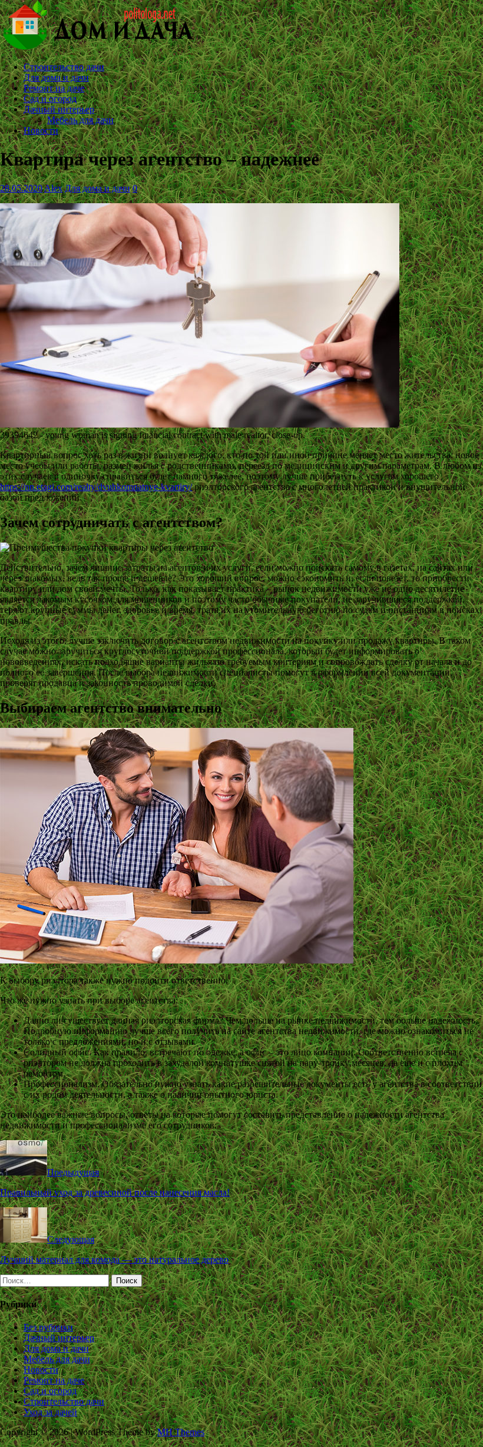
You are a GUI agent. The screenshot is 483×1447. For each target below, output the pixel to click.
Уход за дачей (50, 1412)
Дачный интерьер (59, 109)
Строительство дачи (64, 67)
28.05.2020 (21, 188)
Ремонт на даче (54, 88)
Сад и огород (50, 99)
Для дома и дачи (56, 77)
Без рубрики (48, 1327)
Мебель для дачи (80, 120)
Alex (53, 188)
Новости (41, 130)
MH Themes (180, 1432)
